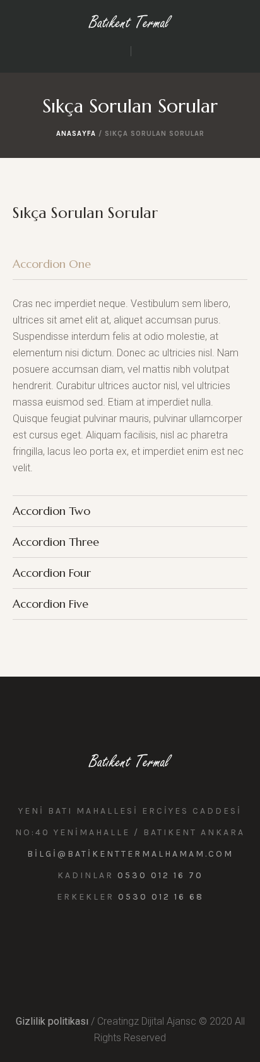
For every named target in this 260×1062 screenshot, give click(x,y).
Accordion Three (56, 541)
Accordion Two (51, 511)
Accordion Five (50, 603)
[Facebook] (142, 942)
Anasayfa (76, 134)
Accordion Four (52, 572)
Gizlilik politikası (52, 1021)
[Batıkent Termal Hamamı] (130, 21)
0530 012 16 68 (161, 896)
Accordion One (52, 263)
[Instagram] (115, 942)
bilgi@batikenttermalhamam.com (130, 853)
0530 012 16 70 (160, 875)
